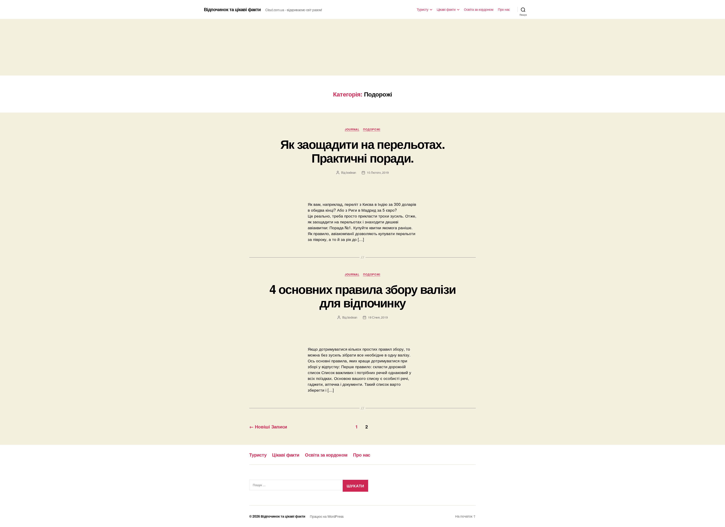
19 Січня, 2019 (378, 317)
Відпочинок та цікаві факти (232, 9)
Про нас (504, 9)
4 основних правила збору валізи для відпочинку (362, 295)
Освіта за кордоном (478, 9)
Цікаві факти (446, 9)
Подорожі (371, 129)
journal (352, 129)
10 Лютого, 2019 (378, 172)
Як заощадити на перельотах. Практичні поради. (362, 150)
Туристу (422, 9)
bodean (351, 172)
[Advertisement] (362, 47)
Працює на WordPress (327, 516)
